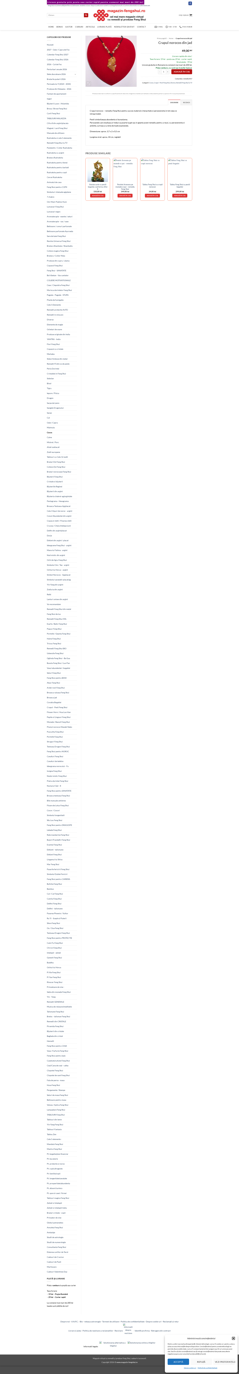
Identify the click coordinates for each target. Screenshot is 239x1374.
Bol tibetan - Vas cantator (58, 275)
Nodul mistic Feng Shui (57, 776)
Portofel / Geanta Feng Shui (58, 633)
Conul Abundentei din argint (59, 516)
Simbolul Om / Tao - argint (58, 565)
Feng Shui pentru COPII (57, 187)
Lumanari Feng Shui (55, 206)
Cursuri (79, 27)
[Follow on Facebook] (190, 3)
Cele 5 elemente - (54, 1139)
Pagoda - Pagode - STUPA (58, 295)
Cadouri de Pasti (54, 1262)
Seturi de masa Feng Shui (57, 1095)
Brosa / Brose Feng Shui (57, 108)
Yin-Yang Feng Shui (55, 1124)
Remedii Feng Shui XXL (57, 619)
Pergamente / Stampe (56, 1090)
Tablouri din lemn (54, 1119)
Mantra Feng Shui (54, 1149)
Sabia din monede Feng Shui (59, 992)
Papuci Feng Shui (54, 629)
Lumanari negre (53, 211)
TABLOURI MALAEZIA (56, 118)
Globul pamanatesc (55, 1222)
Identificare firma (142, 1331)
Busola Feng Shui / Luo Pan (58, 663)
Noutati (50, 45)
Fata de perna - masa (55, 1080)
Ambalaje (51, 1232)
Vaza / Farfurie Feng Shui (57, 1051)
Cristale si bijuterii (55, 481)
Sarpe (49, 413)
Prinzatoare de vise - (55, 987)
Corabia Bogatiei (54, 702)
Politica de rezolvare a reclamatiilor (98, 1331)
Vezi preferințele (225, 1362)
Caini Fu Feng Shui (55, 943)
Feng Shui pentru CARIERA (58, 879)
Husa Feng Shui (53, 1085)
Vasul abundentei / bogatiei (58, 668)
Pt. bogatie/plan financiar (57, 1154)
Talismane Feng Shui (55, 1011)
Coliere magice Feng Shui (57, 251)
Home (51, 27)
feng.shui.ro (52, 5)
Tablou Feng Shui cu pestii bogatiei (180, 185)
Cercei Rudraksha (54, 177)
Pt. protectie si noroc (56, 1164)
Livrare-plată (104, 27)
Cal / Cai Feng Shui (55, 894)
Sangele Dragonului (55, 408)
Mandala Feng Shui (55, 1144)
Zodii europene (53, 452)
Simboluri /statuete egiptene (59, 192)
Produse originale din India (58, 334)
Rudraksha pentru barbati (58, 167)
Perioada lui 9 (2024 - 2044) (59, 84)
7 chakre (50, 197)
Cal (48, 417)
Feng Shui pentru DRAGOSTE (59, 825)
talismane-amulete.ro (79, 5)
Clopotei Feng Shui (55, 1070)
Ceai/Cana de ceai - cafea (57, 1065)
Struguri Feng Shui (55, 741)
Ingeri (49, 99)
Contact (141, 27)
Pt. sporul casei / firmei (57, 1193)
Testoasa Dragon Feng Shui (58, 746)
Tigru (49, 388)
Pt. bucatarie (52, 1159)
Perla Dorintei (53, 368)
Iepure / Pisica (53, 393)
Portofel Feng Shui (55, 737)
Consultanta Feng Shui (56, 1247)
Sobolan (50, 378)
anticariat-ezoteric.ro (103, 5)
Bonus (59, 27)
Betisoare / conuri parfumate (59, 226)
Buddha (50, 962)
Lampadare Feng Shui (56, 1110)
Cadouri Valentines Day (57, 1271)
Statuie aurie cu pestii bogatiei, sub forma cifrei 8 (97, 186)
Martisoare (51, 1267)
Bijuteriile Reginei (54, 486)
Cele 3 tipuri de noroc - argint (59, 511)
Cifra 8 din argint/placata (57, 123)
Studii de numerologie (56, 1242)
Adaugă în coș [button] (97, 195)
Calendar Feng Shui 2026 (57, 59)
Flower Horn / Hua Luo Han (59, 712)
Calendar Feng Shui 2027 (57, 54)
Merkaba (50, 354)
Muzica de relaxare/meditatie (59, 1006)
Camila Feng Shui (54, 899)
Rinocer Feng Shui (54, 982)
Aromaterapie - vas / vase (57, 221)
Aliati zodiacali (53, 447)
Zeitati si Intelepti (54, 1203)
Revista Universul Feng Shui (59, 241)
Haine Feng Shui (54, 638)
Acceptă (178, 1362)
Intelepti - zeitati (54, 953)
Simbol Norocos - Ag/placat (58, 575)
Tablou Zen (51, 1134)
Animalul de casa (54, 182)
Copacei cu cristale (55, 349)
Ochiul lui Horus (54, 967)
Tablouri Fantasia (54, 1129)
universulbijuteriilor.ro (64, 5)
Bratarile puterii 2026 (56, 79)
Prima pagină (162, 38)
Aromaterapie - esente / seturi (59, 216)
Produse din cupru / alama (58, 261)
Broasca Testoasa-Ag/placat (58, 506)
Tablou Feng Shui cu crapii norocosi (152, 185)
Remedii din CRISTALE (56, 1021)
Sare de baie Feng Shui (56, 236)
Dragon (50, 398)
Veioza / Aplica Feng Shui (57, 1105)
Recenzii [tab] (186, 102)
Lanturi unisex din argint (57, 599)
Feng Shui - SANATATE (56, 270)
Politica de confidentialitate (132, 1321)
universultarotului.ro (131, 5)
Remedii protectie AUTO (57, 310)
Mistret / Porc (53, 442)
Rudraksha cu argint (55, 153)
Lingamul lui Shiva (54, 859)
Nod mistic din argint (56, 555)
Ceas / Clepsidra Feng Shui (58, 285)
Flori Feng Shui (53, 344)
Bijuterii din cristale (55, 1031)
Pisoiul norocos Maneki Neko (59, 727)
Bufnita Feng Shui (54, 884)
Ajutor (69, 27)
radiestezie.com (144, 5)
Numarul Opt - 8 (54, 786)
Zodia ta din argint (55, 589)
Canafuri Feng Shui (55, 756)
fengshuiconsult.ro (117, 5)
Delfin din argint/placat (57, 530)
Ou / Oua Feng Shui (55, 928)
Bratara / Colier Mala (56, 256)
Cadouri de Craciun (55, 1257)
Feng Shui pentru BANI (57, 678)
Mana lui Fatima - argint (57, 550)
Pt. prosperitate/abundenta (58, 1183)
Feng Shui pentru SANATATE (59, 791)
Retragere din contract (161, 1331)
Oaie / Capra (52, 422)
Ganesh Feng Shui (54, 957)
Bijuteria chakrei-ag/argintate (59, 496)
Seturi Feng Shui (54, 673)
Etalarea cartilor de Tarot (57, 1252)
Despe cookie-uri (190, 1368)
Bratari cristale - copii (56, 1213)
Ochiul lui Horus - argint (57, 570)
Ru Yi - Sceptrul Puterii (57, 918)
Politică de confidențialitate (207, 1368)
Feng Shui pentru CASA (57, 1046)
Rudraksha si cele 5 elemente (59, 138)
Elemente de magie (55, 324)
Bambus (50, 889)
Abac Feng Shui (53, 683)
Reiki (49, 594)
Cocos (49, 432)
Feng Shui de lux (54, 614)
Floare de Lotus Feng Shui (58, 805)
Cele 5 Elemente (54, 305)
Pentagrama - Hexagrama (58, 501)
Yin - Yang (51, 997)
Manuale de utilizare (55, 133)
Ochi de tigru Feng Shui (57, 560)
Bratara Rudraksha (55, 157)
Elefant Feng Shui (54, 854)
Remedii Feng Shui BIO (56, 648)
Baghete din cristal (55, 1036)
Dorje (49, 535)
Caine (49, 437)
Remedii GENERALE (55, 1002)
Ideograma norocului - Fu (58, 766)
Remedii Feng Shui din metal (59, 609)
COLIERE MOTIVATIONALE (59, 280)
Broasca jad (52, 697)
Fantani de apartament (56, 94)
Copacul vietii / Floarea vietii (59, 521)
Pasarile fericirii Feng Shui (58, 869)
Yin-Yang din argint (55, 584)
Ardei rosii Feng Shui (56, 688)
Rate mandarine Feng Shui (58, 835)
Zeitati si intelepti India (57, 1208)
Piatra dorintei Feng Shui (57, 781)
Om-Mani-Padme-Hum (57, 202)
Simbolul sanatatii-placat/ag (59, 579)
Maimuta (51, 427)
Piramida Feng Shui (55, 1026)
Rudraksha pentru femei (57, 162)
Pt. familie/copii (53, 1173)
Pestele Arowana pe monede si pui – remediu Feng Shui (125, 186)
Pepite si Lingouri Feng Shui (59, 717)
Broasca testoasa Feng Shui (58, 795)
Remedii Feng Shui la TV (57, 143)
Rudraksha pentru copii (57, 172)
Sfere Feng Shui (53, 923)
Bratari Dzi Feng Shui (56, 462)
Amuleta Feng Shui (55, 1227)
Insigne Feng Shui (54, 771)
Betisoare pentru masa (56, 1100)
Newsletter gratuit (124, 27)
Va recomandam (54, 604)
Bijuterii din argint (55, 491)
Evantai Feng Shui (54, 844)
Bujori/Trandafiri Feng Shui (58, 840)
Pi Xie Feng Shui (54, 972)
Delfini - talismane (55, 908)
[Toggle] (75, 74)
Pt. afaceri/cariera (54, 1188)
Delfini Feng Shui (54, 903)
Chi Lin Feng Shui (54, 948)
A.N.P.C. (74, 1321)
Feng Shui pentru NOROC (58, 751)
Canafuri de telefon (55, 761)
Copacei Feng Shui (55, 265)
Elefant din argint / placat (57, 540)
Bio (81, 1321)
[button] (233, 1338)
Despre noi (65, 1321)
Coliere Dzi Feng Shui (56, 467)
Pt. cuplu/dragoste (55, 1168)
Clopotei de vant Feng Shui (58, 1075)
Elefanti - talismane (55, 849)
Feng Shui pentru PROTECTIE (59, 938)
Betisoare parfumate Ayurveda (60, 231)
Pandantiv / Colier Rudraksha (59, 148)
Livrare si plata (74, 1331)
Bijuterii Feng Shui (55, 477)
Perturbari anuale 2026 (57, 69)
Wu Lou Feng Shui (54, 820)
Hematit (50, 1041)
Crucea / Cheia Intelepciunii (59, 526)
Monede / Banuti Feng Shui (58, 722)
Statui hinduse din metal (57, 359)
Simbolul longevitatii (56, 815)
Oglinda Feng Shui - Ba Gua (58, 658)
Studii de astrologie (55, 1237)
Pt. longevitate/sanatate (57, 1178)
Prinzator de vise (54, 1217)
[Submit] (86, 15)
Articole (90, 27)
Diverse (50, 319)
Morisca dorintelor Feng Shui (59, 290)
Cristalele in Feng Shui (56, 373)
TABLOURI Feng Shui (56, 1115)
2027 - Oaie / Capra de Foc (58, 50)
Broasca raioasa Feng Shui (58, 692)
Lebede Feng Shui (54, 830)
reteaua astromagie (92, 1321)
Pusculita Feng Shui (55, 732)
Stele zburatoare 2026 (56, 74)
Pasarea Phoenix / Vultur (57, 913)
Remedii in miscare (55, 315)
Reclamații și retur (171, 1321)
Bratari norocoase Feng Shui (59, 472)
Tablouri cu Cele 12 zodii (57, 457)
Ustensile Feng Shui (55, 653)
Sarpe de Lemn (53, 403)
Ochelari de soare (54, 329)
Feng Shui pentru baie (56, 1056)
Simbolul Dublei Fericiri (57, 874)
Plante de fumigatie (55, 300)
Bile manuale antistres (56, 800)
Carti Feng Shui (53, 113)
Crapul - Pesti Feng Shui (57, 707)
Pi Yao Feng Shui (54, 977)
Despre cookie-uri (153, 1321)
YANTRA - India (53, 339)
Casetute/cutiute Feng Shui (58, 1060)
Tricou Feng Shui (54, 643)
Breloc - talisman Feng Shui (58, 1016)
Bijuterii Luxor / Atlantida (58, 103)
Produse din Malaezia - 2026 (59, 89)
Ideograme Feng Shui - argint (59, 545)
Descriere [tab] (174, 102)
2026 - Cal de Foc (54, 64)
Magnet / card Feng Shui (57, 128)
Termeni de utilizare (110, 1321)
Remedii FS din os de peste (58, 364)
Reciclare (119, 1331)
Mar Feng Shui (53, 864)
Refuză (201, 1362)
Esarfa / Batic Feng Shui (57, 624)
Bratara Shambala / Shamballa (59, 246)
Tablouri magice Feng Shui (58, 1198)
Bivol (49, 383)
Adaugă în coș (182, 72)
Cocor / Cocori (53, 810)
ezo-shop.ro (91, 5)
